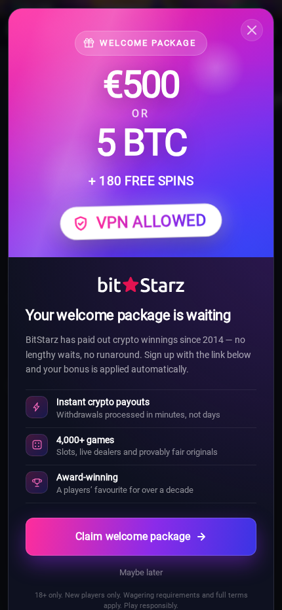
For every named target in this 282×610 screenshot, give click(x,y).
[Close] (252, 30)
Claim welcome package (132, 536)
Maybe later (141, 572)
